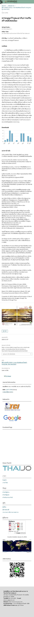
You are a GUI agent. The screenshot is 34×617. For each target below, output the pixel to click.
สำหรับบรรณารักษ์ (8, 497)
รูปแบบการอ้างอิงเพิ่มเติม (9, 354)
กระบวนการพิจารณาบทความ (10, 512)
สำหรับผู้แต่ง (6, 494)
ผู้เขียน (4, 507)
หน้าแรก (4, 5)
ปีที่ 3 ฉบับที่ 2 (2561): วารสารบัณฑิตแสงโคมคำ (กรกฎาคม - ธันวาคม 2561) (17, 8)
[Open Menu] (1, 2)
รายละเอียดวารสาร (8, 392)
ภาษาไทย (5, 482)
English (5, 480)
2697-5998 (9, 389)
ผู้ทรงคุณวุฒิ (6, 509)
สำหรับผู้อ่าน (6, 492)
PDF (5, 331)
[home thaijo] (17, 470)
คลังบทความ (11, 5)
